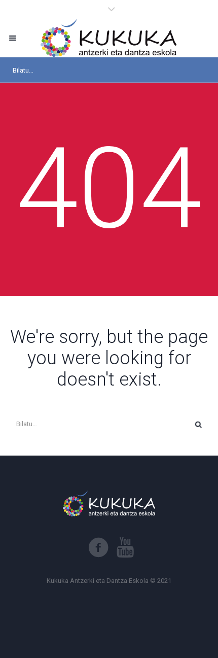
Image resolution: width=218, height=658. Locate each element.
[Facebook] (98, 547)
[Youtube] (125, 547)
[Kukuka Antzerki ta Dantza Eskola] (109, 37)
